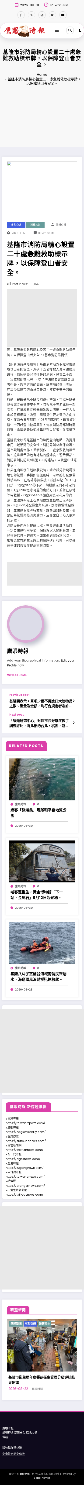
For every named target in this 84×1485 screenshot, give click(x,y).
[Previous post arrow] (74, 701)
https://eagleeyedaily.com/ (26, 1132)
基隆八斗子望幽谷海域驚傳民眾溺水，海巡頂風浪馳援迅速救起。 (38, 976)
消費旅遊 (35, 224)
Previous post (19, 694)
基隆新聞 (24, 1324)
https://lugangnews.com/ (25, 1168)
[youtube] (63, 14)
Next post (16, 714)
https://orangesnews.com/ (25, 1186)
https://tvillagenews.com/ (24, 1195)
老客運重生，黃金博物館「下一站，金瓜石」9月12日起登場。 (36, 894)
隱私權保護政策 (12, 1447)
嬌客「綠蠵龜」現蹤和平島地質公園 (38, 812)
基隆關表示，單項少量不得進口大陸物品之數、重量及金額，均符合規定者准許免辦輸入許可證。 (40, 704)
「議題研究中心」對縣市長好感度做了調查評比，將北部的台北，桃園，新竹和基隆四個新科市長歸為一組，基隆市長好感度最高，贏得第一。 (39, 723)
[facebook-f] (21, 14)
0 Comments (46, 233)
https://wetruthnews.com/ (24, 1150)
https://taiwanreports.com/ (25, 1123)
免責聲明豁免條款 (13, 1454)
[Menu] (57, 30)
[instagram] (52, 14)
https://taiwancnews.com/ (25, 1177)
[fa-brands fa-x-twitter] (31, 14)
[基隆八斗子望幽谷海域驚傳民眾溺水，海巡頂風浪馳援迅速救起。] (42, 943)
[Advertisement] (42, 117)
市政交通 (16, 224)
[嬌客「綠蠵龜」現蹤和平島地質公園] (42, 779)
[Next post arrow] (74, 723)
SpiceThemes (42, 1478)
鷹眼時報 (61, 224)
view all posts (17, 675)
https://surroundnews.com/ (26, 1141)
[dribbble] (42, 14)
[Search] (70, 30)
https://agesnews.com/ (23, 1159)
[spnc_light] (80, 30)
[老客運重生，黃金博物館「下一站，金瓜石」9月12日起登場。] (42, 861)
